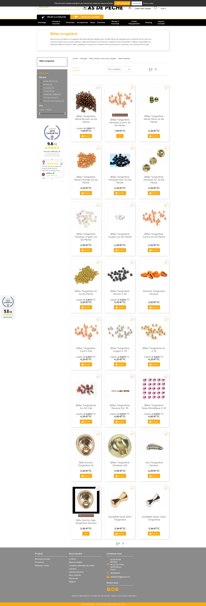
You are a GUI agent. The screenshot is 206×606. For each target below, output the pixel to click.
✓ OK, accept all (122, 3)
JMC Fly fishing (50, 97)
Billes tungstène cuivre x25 (86, 349)
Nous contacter (75, 575)
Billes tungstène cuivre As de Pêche (154, 235)
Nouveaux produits (42, 559)
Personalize (137, 3)
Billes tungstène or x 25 (154, 349)
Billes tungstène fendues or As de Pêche (154, 179)
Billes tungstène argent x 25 (120, 349)
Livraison (72, 559)
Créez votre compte (143, 8)
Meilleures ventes (42, 565)
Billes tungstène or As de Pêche (86, 292)
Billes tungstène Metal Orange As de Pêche (86, 179)
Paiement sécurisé (76, 572)
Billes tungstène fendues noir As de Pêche (120, 179)
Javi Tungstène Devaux (154, 464)
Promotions (39, 562)
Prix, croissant (114, 69)
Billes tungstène (46, 61)
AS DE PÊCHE (50, 81)
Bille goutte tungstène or (86, 464)
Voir (120, 136)
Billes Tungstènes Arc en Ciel (86, 407)
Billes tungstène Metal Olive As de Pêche (154, 119)
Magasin (72, 582)
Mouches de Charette (53, 101)
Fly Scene (48, 88)
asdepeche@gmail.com (120, 577)
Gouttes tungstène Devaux (154, 292)
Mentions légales (75, 562)
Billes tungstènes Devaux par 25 (120, 407)
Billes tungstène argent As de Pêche (120, 235)
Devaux (47, 84)
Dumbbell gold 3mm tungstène (119, 518)
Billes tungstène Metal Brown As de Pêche (86, 119)
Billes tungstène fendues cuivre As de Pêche (120, 122)
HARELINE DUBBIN (52, 94)
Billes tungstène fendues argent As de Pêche (86, 237)
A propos (72, 569)
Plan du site (73, 578)
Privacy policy (148, 3)
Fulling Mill (48, 91)
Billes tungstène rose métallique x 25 (154, 407)
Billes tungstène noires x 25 (120, 292)
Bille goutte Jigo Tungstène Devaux (86, 522)
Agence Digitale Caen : (115, 604)
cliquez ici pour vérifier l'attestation (123, 596)
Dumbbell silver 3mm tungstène (154, 518)
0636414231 (115, 573)
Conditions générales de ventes (81, 565)
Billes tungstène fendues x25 (120, 464)
